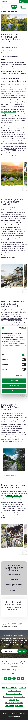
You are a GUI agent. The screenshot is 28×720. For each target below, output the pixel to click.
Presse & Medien (11, 688)
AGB (17, 700)
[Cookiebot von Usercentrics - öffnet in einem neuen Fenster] (19, 328)
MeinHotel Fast (21, 223)
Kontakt (12, 700)
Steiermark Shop (19, 697)
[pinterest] (22, 678)
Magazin (13, 623)
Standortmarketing (14, 691)
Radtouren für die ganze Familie (14, 585)
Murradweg (11, 143)
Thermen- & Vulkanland (16, 89)
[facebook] (5, 678)
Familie (20, 623)
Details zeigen (19, 375)
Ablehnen (14, 390)
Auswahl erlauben (14, 385)
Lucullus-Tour (11, 148)
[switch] (24, 359)
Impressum (19, 705)
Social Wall (22, 688)
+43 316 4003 (5, 670)
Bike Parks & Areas (14, 574)
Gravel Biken (14, 579)
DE (13, 674)
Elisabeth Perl (13, 56)
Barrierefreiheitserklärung (14, 702)
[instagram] (10, 678)
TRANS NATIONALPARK (14, 495)
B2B (3, 688)
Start (7, 623)
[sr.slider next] (25, 189)
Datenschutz (9, 705)
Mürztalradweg (9, 420)
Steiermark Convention (14, 694)
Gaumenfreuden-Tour (8, 111)
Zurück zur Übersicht (9, 11)
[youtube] (18, 678)
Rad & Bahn (14, 591)
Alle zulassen (14, 380)
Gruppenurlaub (8, 697)
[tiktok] (14, 678)
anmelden (22, 651)
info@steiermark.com (19, 670)
